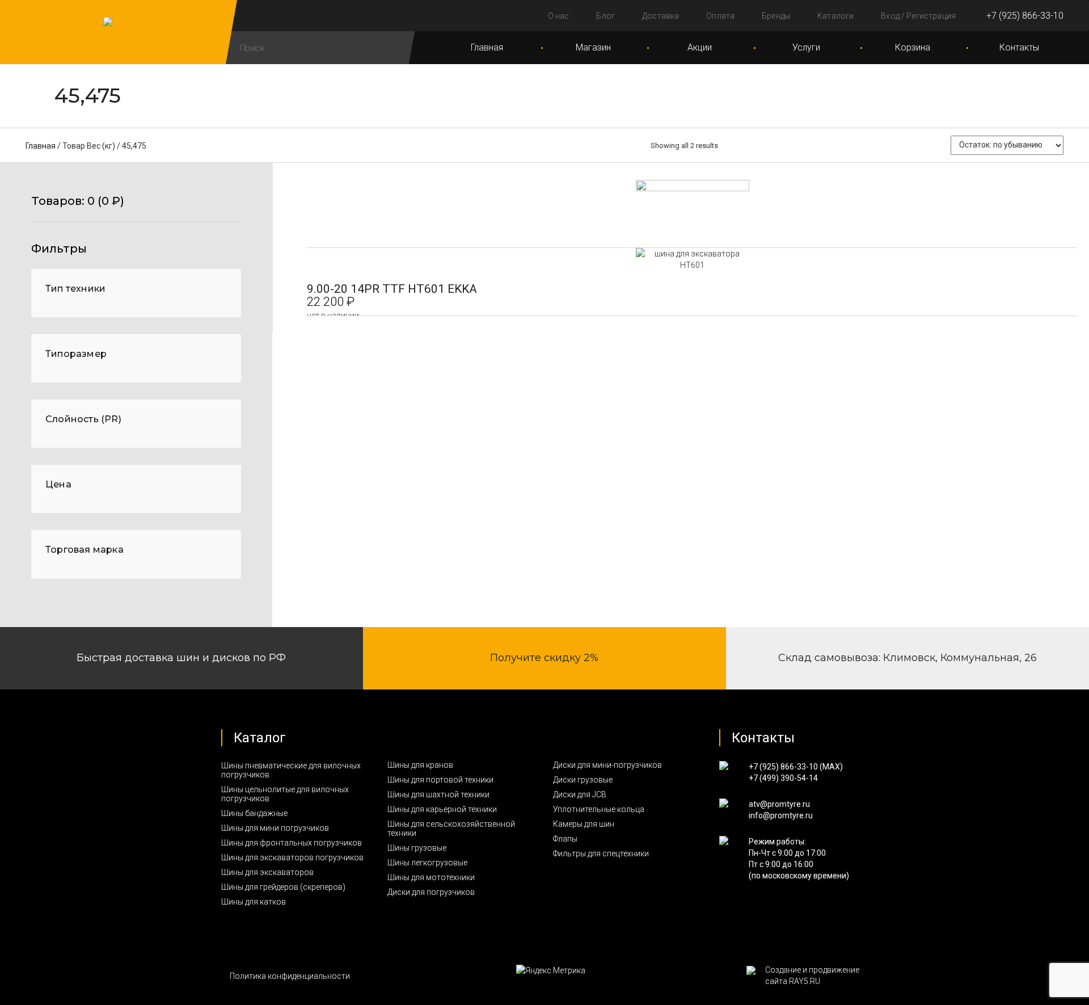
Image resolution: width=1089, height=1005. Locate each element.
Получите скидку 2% (544, 657)
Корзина (912, 47)
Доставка (660, 15)
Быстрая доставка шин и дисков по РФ (181, 657)
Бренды (776, 15)
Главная (487, 47)
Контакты (1019, 47)
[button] (136, 208)
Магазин (593, 47)
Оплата (720, 15)
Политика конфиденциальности (290, 976)
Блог (605, 15)
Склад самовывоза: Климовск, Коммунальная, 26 (907, 657)
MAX (831, 766)
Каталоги (835, 15)
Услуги (806, 47)
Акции (699, 47)
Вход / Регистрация (918, 15)
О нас (558, 15)
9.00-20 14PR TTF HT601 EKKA (392, 289)
